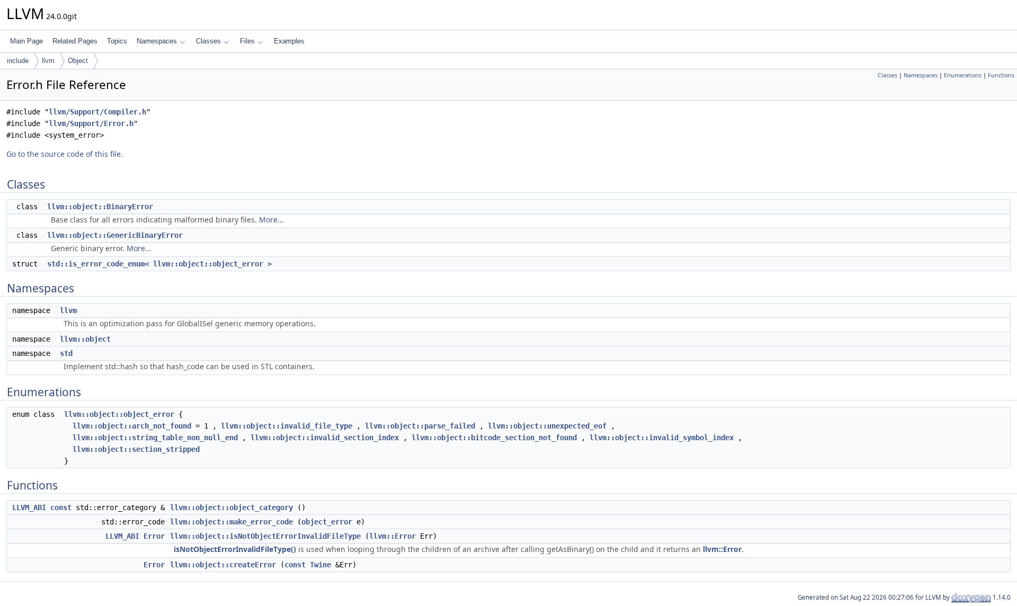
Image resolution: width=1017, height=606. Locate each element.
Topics (117, 41)
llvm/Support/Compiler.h (97, 112)
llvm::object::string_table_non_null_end (155, 437)
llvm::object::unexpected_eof (547, 426)
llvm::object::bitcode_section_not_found (494, 437)
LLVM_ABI (29, 507)
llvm (48, 61)
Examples (289, 41)
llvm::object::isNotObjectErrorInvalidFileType (265, 536)
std (66, 353)
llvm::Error (392, 536)
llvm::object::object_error (119, 414)
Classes (208, 41)
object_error (326, 522)
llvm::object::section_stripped (136, 449)
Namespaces (157, 41)
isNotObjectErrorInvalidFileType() (235, 549)
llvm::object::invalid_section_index (325, 437)
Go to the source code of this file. (64, 154)
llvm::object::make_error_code (231, 522)
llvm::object (85, 339)
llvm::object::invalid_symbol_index (662, 437)
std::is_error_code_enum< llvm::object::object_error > (159, 264)
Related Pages (74, 41)
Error (154, 536)
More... (271, 220)
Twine (320, 564)
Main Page (26, 41)
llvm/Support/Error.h (91, 123)
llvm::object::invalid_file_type (286, 426)
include (18, 61)
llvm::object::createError (223, 564)
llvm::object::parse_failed (420, 426)
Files (247, 41)
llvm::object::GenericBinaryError (115, 235)
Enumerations (963, 75)
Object (78, 61)
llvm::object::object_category (231, 507)
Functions (1001, 75)
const (61, 507)
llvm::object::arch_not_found (132, 426)
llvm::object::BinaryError (100, 206)
